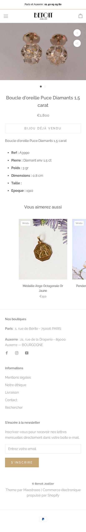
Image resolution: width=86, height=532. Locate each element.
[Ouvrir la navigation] (6, 16)
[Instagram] (16, 352)
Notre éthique (15, 385)
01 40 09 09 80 (52, 4)
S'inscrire (22, 462)
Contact (11, 400)
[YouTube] (26, 352)
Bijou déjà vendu (43, 128)
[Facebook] (6, 352)
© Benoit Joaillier (43, 483)
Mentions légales (18, 377)
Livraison (12, 392)
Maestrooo (31, 490)
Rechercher (14, 407)
